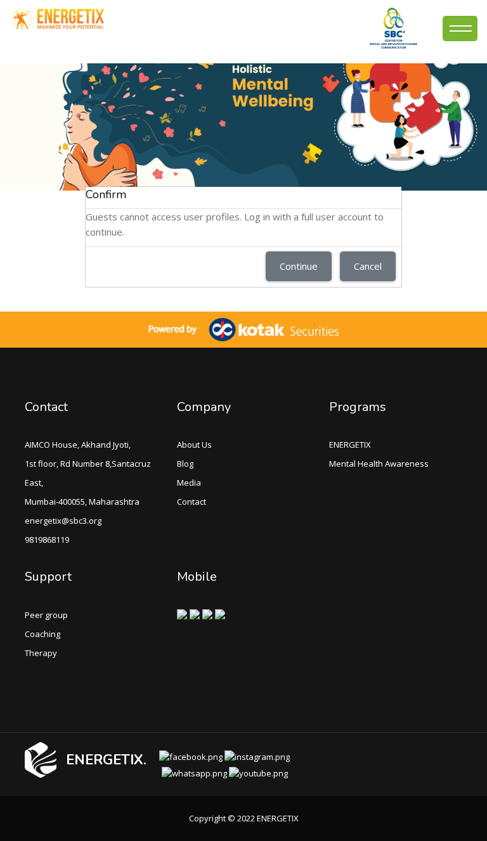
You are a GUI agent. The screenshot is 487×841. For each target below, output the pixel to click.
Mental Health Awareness (379, 463)
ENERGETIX (350, 444)
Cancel (368, 266)
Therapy (41, 653)
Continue (299, 266)
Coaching (42, 634)
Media (189, 482)
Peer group (46, 615)
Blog (185, 463)
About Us (194, 444)
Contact (191, 501)
